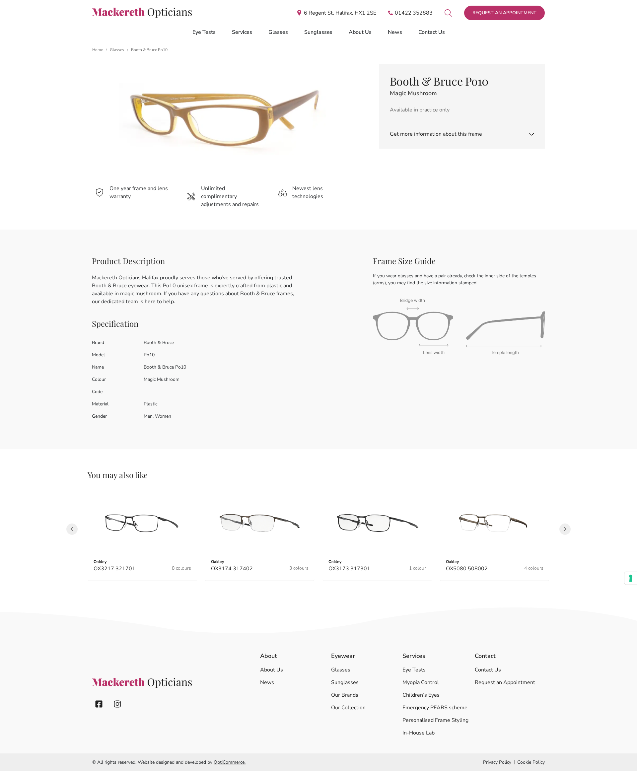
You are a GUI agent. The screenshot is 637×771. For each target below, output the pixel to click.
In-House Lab (418, 732)
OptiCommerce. (230, 762)
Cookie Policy (531, 762)
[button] (72, 529)
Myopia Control (420, 682)
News (395, 32)
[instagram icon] (117, 704)
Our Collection (348, 707)
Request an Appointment (505, 682)
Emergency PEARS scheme (434, 707)
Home (97, 49)
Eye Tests (414, 669)
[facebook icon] (99, 704)
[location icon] (448, 13)
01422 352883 (414, 13)
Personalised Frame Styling (435, 720)
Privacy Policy (497, 762)
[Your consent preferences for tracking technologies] (630, 578)
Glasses (117, 49)
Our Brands (344, 695)
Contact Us (431, 32)
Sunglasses (345, 682)
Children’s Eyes (421, 695)
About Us (360, 32)
